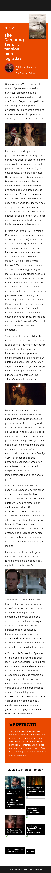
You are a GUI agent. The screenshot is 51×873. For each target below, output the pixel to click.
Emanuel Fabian (27, 73)
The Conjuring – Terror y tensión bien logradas (15, 46)
